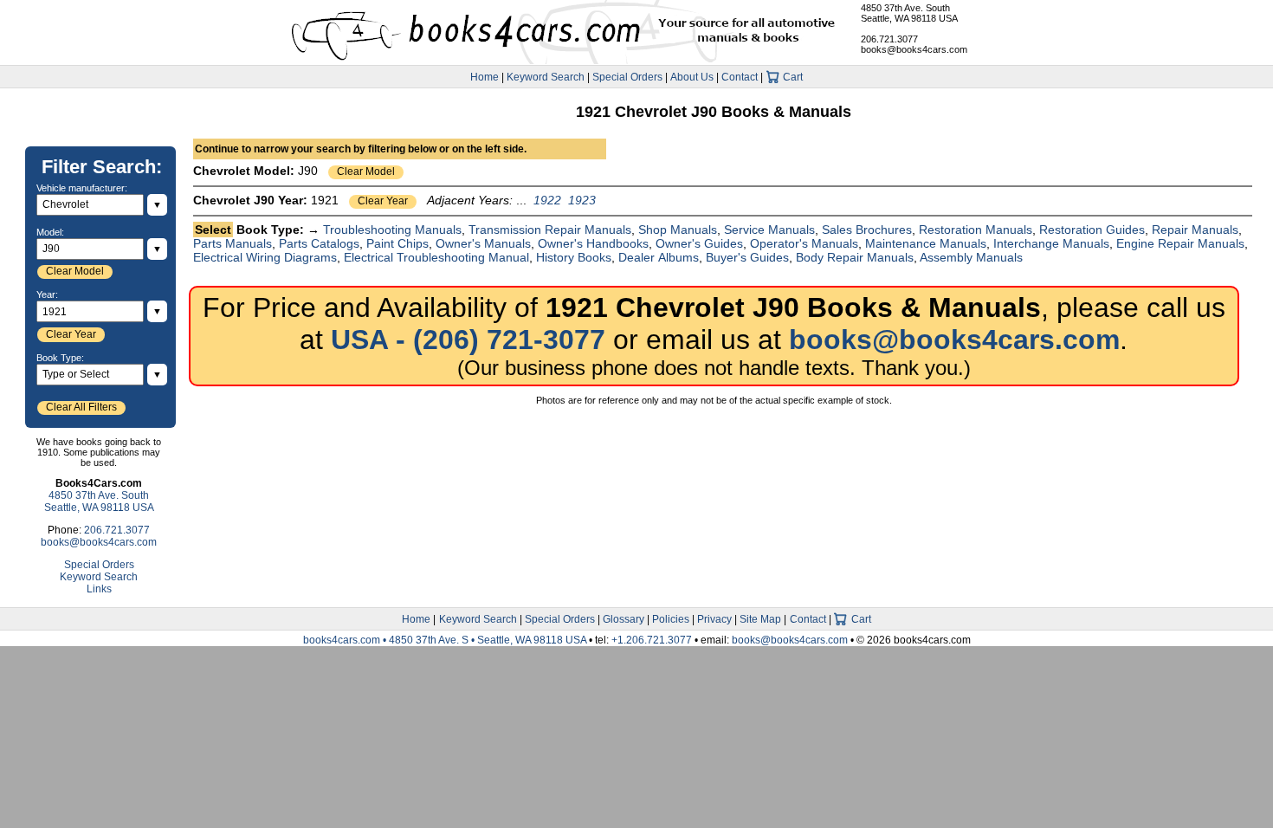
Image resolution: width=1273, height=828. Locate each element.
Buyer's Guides (747, 257)
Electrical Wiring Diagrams (265, 257)
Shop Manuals (677, 229)
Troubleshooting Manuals (392, 229)
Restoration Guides (1092, 229)
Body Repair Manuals (855, 257)
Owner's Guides (699, 243)
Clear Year (383, 201)
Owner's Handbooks (593, 243)
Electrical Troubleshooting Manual (436, 257)
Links (99, 589)
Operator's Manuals (804, 243)
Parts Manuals (232, 243)
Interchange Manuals (1051, 243)
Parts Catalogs (319, 243)
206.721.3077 (889, 39)
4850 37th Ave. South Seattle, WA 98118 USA (909, 13)
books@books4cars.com (914, 49)
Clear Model (366, 171)
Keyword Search (546, 77)
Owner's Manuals (483, 243)
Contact (739, 77)
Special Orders (627, 77)
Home (484, 77)
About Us (692, 77)
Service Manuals (769, 229)
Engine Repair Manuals (1180, 243)
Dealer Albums (658, 257)
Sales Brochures (867, 229)
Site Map (760, 619)
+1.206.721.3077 (651, 640)
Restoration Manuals (975, 229)
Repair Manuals (1195, 229)
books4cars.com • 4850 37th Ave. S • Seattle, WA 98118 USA (446, 640)
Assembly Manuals (971, 257)
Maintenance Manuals (925, 243)
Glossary (623, 619)
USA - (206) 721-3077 (468, 339)
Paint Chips (397, 243)
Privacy (714, 619)
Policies (670, 619)
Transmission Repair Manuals (549, 229)
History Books (573, 257)
